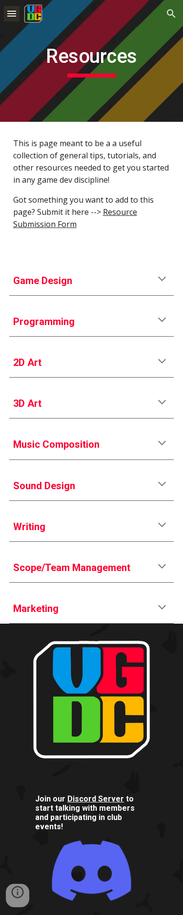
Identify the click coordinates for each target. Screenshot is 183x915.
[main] (91, 60)
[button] (11, 13)
